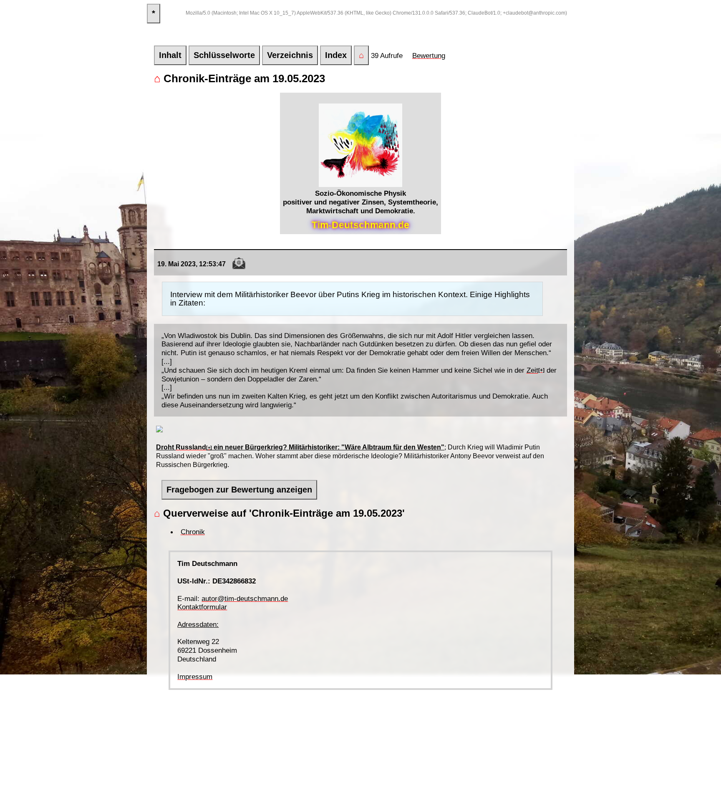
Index (336, 55)
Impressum (194, 676)
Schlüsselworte (224, 55)
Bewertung (428, 55)
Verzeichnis (290, 55)
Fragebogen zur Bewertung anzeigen (239, 489)
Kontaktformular (202, 607)
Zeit (532, 370)
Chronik (193, 532)
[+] (541, 370)
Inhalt (170, 55)
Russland (191, 447)
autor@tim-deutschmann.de (245, 598)
